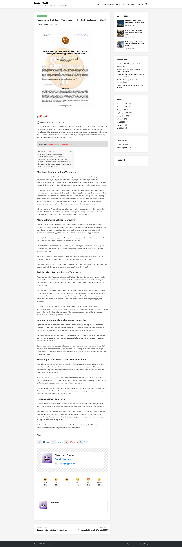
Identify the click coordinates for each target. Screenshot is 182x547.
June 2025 (120, 122)
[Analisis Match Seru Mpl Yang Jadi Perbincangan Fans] (120, 31)
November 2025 (122, 107)
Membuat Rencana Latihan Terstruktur (51, 154)
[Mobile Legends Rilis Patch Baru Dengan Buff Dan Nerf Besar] (120, 42)
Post (127, 4)
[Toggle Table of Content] (69, 151)
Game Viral (120, 4)
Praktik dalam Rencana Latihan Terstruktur (53, 159)
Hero (138, 4)
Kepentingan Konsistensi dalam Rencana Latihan (55, 164)
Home (99, 4)
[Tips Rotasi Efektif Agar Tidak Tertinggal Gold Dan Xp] (120, 21)
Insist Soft (41, 3)
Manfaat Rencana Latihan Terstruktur (51, 157)
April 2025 (120, 128)
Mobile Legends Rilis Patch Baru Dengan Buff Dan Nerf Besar (134, 44)
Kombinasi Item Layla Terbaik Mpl (60, 144)
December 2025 (122, 104)
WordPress (133, 544)
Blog (133, 4)
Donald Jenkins (43, 24)
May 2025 (120, 125)
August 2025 (121, 116)
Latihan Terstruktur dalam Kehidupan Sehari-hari (55, 162)
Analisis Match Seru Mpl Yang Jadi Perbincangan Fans (133, 32)
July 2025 (120, 119)
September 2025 (122, 113)
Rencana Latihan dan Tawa (48, 166)
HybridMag (144, 544)
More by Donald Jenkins (56, 506)
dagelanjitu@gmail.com (67, 464)
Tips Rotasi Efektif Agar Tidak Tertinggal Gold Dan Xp (135, 21)
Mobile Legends (108, 4)
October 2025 (121, 110)
